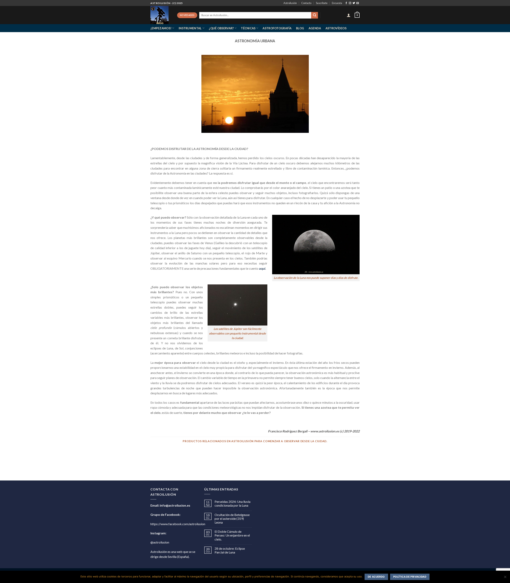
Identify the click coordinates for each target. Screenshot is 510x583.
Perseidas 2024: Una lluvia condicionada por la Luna (232, 503)
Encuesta (337, 3)
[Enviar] (314, 15)
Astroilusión (290, 3)
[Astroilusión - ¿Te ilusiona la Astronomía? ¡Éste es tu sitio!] (160, 15)
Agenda (315, 28)
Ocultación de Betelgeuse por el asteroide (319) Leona (232, 518)
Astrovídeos (336, 28)
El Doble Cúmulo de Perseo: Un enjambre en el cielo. (232, 535)
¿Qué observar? (221, 28)
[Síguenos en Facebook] (346, 3)
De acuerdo (376, 576)
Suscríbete (322, 3)
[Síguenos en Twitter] (354, 3)
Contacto (306, 3)
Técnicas (248, 28)
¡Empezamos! (161, 28)
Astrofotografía (277, 28)
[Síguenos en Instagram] (350, 3)
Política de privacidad (409, 576)
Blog (300, 28)
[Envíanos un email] (357, 3)
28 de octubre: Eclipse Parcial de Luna (230, 550)
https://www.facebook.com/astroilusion (177, 524)
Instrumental (190, 28)
